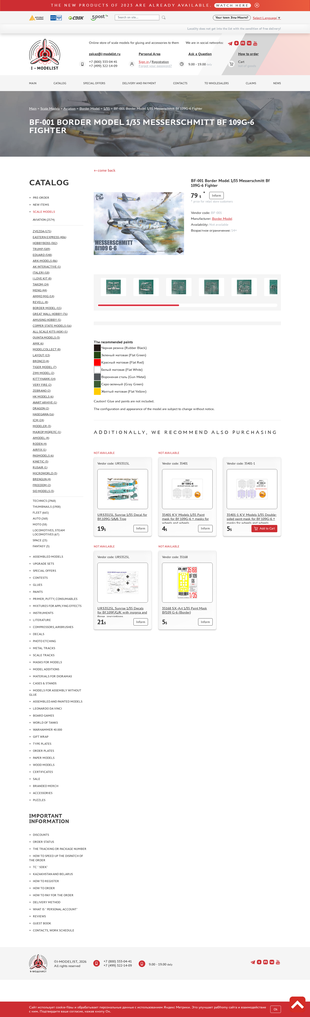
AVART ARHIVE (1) (45, 402)
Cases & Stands (45, 683)
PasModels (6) (43, 455)
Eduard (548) (42, 255)
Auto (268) (40, 518)
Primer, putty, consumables (55, 599)
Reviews (39, 916)
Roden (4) (40, 443)
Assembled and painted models (57, 701)
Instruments (43, 613)
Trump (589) (41, 249)
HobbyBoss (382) (45, 243)
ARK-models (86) (45, 260)
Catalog (60, 83)
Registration (160, 62)
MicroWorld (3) (45, 473)
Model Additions (46, 669)
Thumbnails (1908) (47, 506)
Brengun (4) (42, 479)
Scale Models (50, 108)
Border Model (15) (47, 308)
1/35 (106, 108)
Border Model (89, 108)
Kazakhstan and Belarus (53, 874)
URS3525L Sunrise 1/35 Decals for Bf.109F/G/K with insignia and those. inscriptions (122, 612)
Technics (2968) (44, 500)
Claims (251, 83)
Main (33, 83)
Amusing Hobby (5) (47, 320)
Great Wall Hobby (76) (50, 314)
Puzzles (39, 800)
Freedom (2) (42, 485)
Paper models (43, 758)
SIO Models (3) (43, 491)
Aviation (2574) (44, 219)
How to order (248, 54)
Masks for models (47, 662)
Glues (37, 584)
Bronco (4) (41, 361)
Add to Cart (267, 528)
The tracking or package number (59, 849)
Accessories (42, 793)
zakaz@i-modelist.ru (105, 54)
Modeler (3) (42, 426)
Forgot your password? (155, 66)
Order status (43, 842)
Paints (38, 592)
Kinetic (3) (40, 461)
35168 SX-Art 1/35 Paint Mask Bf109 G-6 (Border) (184, 610)
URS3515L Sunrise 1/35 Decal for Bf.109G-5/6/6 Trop (122, 517)
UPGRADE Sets (43, 563)
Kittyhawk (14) (44, 379)
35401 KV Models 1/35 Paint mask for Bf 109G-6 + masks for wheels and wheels (185, 519)
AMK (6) (38, 343)
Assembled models (48, 556)
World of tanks (45, 722)
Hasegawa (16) (43, 414)
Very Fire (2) (42, 384)
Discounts (41, 834)
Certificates (43, 772)
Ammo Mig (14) (43, 296)
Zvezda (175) (42, 231)
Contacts (180, 83)
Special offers (94, 83)
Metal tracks (44, 648)
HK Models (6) (43, 396)
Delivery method (46, 902)
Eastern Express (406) (49, 237)
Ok (276, 1009)
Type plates (42, 743)
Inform (216, 195)
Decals (38, 634)
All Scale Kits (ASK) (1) (50, 331)
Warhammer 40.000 (47, 729)
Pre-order (41, 197)
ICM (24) (38, 420)
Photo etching (44, 641)
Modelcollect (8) (47, 349)
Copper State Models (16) (52, 325)
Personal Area (149, 54)
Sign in (144, 62)
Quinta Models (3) (46, 337)
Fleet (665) (41, 512)
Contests (40, 577)
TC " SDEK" (40, 867)
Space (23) (40, 540)
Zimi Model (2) (43, 373)
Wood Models (43, 765)
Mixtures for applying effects (57, 606)
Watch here (232, 5)
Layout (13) (41, 355)
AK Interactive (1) (47, 266)
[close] (255, 5)
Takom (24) (41, 284)
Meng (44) (40, 290)
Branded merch (45, 786)
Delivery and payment (139, 83)
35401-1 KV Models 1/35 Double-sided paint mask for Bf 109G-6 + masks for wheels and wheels (252, 519)
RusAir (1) (40, 467)
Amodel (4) (41, 438)
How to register (46, 881)
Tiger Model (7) (45, 367)
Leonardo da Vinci (47, 708)
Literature (42, 620)
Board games (43, 715)
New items (41, 204)
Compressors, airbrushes (53, 627)
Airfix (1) (39, 449)
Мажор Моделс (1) (47, 432)
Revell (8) (40, 302)
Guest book (42, 923)
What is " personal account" (55, 909)
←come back (105, 170)
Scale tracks (43, 655)
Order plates (43, 750)
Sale (36, 779)
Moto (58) (40, 524)
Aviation (69, 108)
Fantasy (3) (41, 546)
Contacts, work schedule (53, 930)
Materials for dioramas (52, 676)
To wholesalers (216, 83)
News (277, 83)
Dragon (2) (41, 408)
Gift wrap (40, 736)
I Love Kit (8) (42, 278)
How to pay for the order (53, 895)
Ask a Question (200, 54)
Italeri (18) (41, 272)
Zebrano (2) (42, 390)
